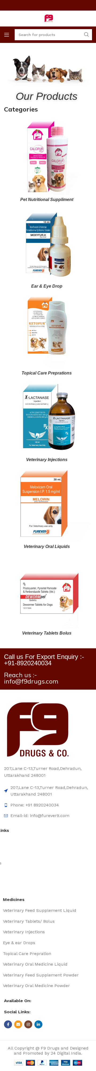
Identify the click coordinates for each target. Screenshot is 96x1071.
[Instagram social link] (28, 1024)
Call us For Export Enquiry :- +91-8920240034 (44, 660)
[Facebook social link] (8, 1024)
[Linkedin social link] (38, 1024)
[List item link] (47, 910)
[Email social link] (18, 1024)
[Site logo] (48, 18)
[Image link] (37, 729)
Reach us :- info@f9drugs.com (31, 678)
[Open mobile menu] (6, 34)
